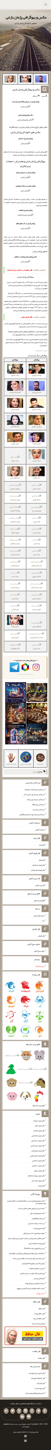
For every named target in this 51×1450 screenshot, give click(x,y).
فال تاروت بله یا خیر (38, 1180)
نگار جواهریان (15, 648)
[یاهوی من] (44, 1411)
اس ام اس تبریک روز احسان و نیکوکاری (32, 814)
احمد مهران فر (36, 392)
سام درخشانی (36, 409)
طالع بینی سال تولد (38, 1105)
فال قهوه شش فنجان (38, 870)
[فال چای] (36, 734)
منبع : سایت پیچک (41, 350)
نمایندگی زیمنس (39, 1278)
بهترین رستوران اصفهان (37, 1268)
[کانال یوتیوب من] (28, 1416)
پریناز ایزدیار (15, 587)
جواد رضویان (15, 375)
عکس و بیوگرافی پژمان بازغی (26, 17)
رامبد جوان (15, 460)
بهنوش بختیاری (15, 488)
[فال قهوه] (36, 714)
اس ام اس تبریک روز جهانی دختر (34, 794)
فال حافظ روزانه (39, 1313)
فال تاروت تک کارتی (38, 1135)
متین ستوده (37, 443)
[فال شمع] (15, 714)
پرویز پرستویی (36, 426)
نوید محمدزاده (15, 499)
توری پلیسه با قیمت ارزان (36, 1243)
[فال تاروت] (36, 693)
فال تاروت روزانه (39, 1120)
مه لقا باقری (36, 499)
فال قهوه (42, 860)
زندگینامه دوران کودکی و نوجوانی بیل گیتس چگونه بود (27, 1253)
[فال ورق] (15, 734)
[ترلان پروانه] (25, 79)
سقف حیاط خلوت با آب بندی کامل (34, 1233)
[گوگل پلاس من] (6, 1411)
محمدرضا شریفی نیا (36, 637)
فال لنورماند (41, 1383)
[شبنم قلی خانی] (10, 79)
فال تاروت (41, 1185)
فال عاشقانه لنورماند (38, 1378)
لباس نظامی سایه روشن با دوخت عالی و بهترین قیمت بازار (26, 1238)
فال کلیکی (41, 935)
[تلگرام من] (38, 1411)
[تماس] (19, 1411)
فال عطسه (41, 1358)
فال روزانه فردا (40, 1388)
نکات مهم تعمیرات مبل (37, 1213)
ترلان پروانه (15, 626)
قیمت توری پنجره (39, 1228)
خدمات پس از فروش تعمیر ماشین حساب (31, 1208)
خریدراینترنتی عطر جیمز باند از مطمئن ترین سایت (29, 1258)
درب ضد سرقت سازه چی (36, 1223)
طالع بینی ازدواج (39, 900)
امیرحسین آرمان (36, 587)
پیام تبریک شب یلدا (38, 1323)
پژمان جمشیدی (15, 521)
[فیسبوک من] (31, 1411)
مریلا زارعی (15, 598)
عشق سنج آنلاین (39, 951)
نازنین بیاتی (15, 637)
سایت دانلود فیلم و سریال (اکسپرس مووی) (30, 1288)
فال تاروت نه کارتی (38, 1160)
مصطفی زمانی (36, 626)
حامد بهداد (15, 576)
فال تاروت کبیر (40, 1125)
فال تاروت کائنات (39, 1130)
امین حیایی (15, 443)
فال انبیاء (42, 844)
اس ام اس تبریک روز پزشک (36, 799)
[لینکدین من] (22, 1416)
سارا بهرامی (36, 648)
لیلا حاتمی (37, 543)
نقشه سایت (17, 1432)
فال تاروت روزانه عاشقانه (36, 1175)
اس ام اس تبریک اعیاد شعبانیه (35, 789)
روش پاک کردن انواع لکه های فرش (33, 1263)
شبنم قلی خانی (15, 477)
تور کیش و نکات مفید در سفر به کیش (32, 1273)
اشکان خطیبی (36, 576)
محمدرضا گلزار (15, 543)
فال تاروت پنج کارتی (38, 1150)
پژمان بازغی (36, 532)
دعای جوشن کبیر (39, 915)
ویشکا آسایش (15, 510)
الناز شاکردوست (15, 392)
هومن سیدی (36, 609)
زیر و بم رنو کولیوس (38, 1218)
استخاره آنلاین (40, 829)
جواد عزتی (36, 554)
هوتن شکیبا (15, 532)
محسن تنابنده (15, 554)
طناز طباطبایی (15, 426)
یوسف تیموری (36, 375)
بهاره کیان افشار (36, 565)
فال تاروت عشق (39, 1170)
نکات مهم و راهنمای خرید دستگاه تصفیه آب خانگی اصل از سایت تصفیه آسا (26, 1202)
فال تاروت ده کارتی (38, 1165)
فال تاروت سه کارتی (38, 1140)
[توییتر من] (12, 1411)
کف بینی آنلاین (40, 885)
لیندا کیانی (15, 609)
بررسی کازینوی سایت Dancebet (34, 1248)
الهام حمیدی (37, 460)
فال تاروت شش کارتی (37, 1155)
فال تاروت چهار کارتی (38, 1145)
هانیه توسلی (15, 409)
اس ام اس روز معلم (38, 804)
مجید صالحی (37, 488)
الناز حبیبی (36, 521)
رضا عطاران (36, 477)
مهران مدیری (36, 598)
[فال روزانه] (15, 693)
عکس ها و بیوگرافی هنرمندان (35, 1393)
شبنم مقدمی (15, 565)
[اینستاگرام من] (25, 1411)
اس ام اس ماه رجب (38, 809)
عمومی (35, 771)
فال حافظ (42, 1308)
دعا (43, 920)
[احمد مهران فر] (40, 79)
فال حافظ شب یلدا (39, 1318)
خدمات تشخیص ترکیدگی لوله (35, 1283)
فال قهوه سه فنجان (38, 865)
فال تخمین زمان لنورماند (37, 1373)
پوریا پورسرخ (36, 510)
